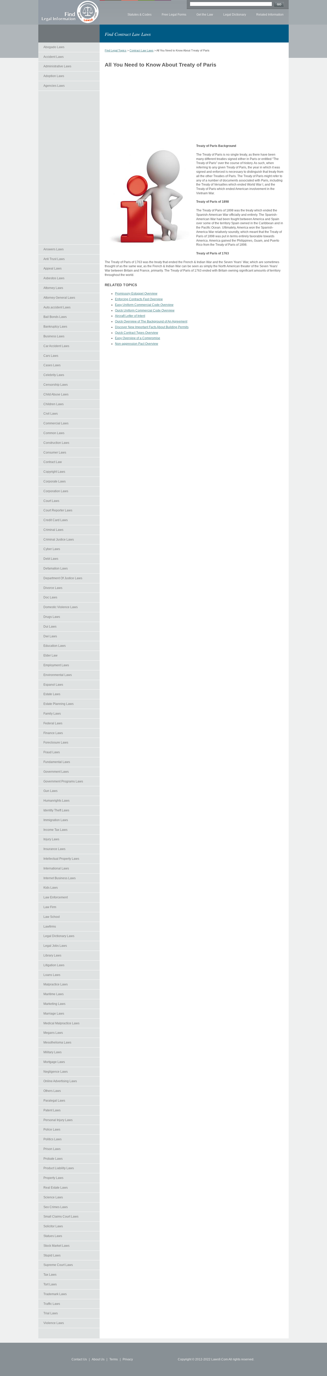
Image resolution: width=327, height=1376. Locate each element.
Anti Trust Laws (54, 259)
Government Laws (56, 771)
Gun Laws (50, 791)
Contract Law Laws (142, 50)
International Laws (56, 868)
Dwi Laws (50, 636)
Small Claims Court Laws (60, 1216)
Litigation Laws (53, 965)
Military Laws (52, 1052)
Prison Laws (52, 1149)
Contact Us (79, 1359)
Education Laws (54, 646)
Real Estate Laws (55, 1187)
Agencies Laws (54, 86)
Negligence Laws (55, 1071)
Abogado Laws (53, 47)
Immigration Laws (55, 820)
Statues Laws (52, 1236)
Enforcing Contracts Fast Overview (139, 299)
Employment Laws (56, 665)
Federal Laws (52, 723)
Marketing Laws (54, 1004)
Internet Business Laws (59, 878)
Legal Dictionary (234, 14)
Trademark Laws (55, 1294)
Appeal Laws (52, 268)
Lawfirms (49, 926)
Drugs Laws (51, 617)
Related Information (270, 14)
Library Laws (52, 955)
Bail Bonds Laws (55, 317)
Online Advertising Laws (60, 1081)
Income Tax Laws (55, 830)
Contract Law (52, 462)
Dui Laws (49, 626)
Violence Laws (53, 1323)
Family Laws (52, 713)
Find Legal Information (69, 12)
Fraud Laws (51, 752)
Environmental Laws (57, 675)
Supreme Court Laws (58, 1265)
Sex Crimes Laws (55, 1207)
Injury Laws (51, 839)
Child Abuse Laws (55, 394)
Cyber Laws (51, 549)
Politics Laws (52, 1139)
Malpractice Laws (55, 984)
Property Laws (53, 1178)
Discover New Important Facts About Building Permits (152, 327)
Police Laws (51, 1129)
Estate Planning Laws (58, 704)
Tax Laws (49, 1274)
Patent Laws (52, 1110)
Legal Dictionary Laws (58, 936)
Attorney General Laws (59, 297)
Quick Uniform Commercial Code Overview (144, 310)
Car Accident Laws (56, 346)
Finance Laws (53, 733)
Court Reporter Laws (57, 510)
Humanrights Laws (56, 800)
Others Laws (52, 1091)
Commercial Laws (55, 423)
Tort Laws (50, 1284)
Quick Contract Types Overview (136, 333)
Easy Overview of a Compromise (137, 338)
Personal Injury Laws (58, 1120)
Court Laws (51, 501)
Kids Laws (50, 887)
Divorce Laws (52, 588)
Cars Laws (50, 356)
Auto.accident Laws (57, 307)
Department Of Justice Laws (62, 578)
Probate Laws (53, 1158)
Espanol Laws (53, 684)
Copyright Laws (54, 472)
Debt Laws (50, 559)
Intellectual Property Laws (61, 859)
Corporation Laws (55, 491)
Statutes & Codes (139, 14)
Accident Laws (53, 57)
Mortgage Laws (54, 1062)
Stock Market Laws (56, 1246)
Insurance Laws (54, 849)
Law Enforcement (55, 897)
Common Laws (53, 433)
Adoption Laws (53, 76)
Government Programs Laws (63, 781)
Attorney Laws (53, 288)
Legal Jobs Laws (55, 946)
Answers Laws (53, 249)
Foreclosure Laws (55, 742)
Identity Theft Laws (56, 810)
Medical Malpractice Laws (61, 1023)
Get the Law (204, 14)
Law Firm (49, 907)
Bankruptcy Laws (55, 326)
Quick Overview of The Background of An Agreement (151, 321)
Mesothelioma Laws (57, 1042)
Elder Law (50, 655)
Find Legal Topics (115, 50)
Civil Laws (50, 413)
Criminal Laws (53, 530)
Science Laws (53, 1197)
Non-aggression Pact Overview (136, 344)
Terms (113, 1359)
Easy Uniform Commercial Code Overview (144, 305)
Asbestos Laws (53, 278)
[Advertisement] (69, 167)
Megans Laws (53, 1033)
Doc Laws (50, 597)
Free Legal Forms (174, 14)
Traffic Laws (51, 1304)
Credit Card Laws (55, 520)
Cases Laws (52, 365)
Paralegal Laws (54, 1100)
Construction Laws (56, 443)
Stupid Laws (52, 1255)
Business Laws (53, 336)
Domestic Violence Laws (60, 607)
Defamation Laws (55, 568)
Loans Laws (51, 975)
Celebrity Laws (53, 375)
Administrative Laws (57, 66)
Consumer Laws (54, 452)
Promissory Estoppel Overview (136, 293)
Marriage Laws (53, 1013)
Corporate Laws (54, 481)
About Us (98, 1359)
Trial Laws (50, 1313)
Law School (51, 917)
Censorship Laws (55, 384)
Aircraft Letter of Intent (130, 316)
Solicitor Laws (53, 1226)
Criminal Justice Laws (58, 539)
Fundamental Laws (56, 762)
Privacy (128, 1359)
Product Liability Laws (58, 1168)
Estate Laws (51, 694)
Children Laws (53, 404)
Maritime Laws (53, 994)
